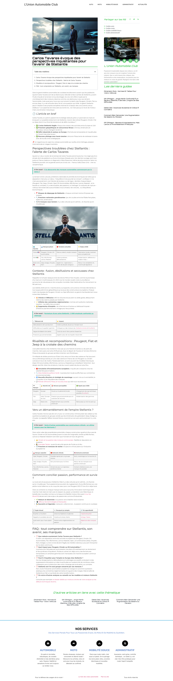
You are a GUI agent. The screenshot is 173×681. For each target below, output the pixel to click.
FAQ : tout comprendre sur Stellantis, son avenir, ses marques (57, 86)
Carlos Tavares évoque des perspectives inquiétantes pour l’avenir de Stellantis (63, 77)
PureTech (91, 328)
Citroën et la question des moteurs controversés (55, 440)
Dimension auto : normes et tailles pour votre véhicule (120, 92)
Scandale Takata (44, 444)
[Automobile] (48, 643)
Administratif (128, 4)
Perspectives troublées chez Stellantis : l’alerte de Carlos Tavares (58, 80)
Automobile (48, 650)
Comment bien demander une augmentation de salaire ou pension (121, 116)
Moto (100, 4)
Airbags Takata (85, 517)
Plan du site (105, 677)
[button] (95, 71)
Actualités (142, 4)
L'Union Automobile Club (41, 4)
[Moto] (74, 643)
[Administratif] (125, 643)
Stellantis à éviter (81, 328)
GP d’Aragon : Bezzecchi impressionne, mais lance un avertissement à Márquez (121, 123)
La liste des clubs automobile (88, 677)
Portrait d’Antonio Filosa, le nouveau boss (53, 382)
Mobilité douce (112, 4)
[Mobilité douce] (99, 643)
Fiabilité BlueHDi (86, 514)
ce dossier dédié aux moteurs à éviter (65, 579)
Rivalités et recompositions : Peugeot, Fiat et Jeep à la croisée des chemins (62, 83)
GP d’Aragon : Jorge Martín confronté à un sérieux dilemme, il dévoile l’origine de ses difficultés (121, 100)
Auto (91, 4)
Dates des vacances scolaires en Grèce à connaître (121, 108)
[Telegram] (136, 61)
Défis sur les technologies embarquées (52, 502)
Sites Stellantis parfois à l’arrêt (48, 373)
